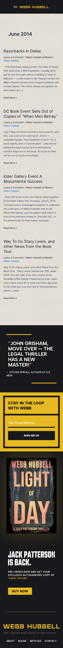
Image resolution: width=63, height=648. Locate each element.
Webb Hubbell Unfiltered (39, 57)
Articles (35, 641)
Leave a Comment (14, 57)
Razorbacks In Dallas (22, 51)
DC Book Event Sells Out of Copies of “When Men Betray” (30, 114)
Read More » (10, 97)
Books (22, 641)
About (10, 641)
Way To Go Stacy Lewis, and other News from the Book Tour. (29, 246)
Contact (51, 641)
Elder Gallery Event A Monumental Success (23, 179)
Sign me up (31, 435)
